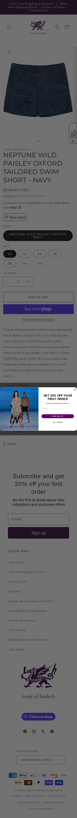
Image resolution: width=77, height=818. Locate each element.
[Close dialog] (75, 389)
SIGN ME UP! (58, 416)
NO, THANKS (58, 422)
